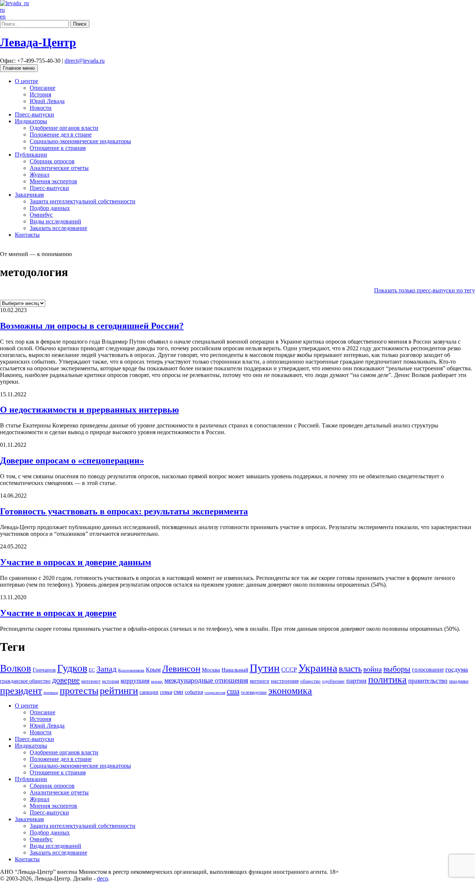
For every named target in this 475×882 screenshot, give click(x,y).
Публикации (31, 154)
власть (350, 668)
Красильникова (131, 670)
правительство (428, 680)
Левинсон (181, 668)
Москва (211, 669)
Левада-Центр (38, 42)
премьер (50, 693)
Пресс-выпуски (34, 114)
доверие (66, 680)
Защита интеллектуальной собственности (82, 201)
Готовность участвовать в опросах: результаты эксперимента (124, 511)
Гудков (72, 668)
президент (21, 690)
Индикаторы (31, 121)
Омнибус (41, 215)
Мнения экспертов (53, 181)
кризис (157, 681)
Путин (265, 668)
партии (356, 680)
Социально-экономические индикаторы (80, 141)
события (194, 692)
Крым (153, 669)
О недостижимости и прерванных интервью (89, 409)
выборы (396, 668)
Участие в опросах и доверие (58, 613)
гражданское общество (25, 681)
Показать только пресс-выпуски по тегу (424, 290)
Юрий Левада (47, 101)
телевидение (254, 692)
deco (102, 878)
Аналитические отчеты (59, 168)
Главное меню (19, 68)
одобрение (333, 681)
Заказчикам (29, 194)
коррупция (135, 680)
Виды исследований (55, 221)
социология (214, 692)
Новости (41, 108)
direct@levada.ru (85, 61)
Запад (106, 668)
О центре (26, 81)
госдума (456, 669)
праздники (458, 681)
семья (166, 692)
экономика (290, 690)
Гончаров (44, 670)
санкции (149, 692)
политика (387, 679)
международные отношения (206, 680)
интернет (91, 681)
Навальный (235, 669)
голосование (428, 669)
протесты (79, 690)
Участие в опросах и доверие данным (75, 562)
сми (178, 691)
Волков (15, 668)
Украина (317, 668)
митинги (259, 681)
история (110, 681)
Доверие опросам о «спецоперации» (72, 460)
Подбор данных (50, 208)
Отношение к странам (58, 148)
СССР (289, 669)
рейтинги (119, 690)
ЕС (92, 670)
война (372, 669)
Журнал (39, 174)
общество (310, 681)
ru (2, 10)
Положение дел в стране (61, 134)
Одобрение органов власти (64, 128)
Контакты (27, 235)
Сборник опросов (52, 161)
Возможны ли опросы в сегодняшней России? (92, 326)
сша (233, 691)
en (3, 16)
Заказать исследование (58, 228)
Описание (42, 88)
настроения (285, 681)
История (40, 94)
